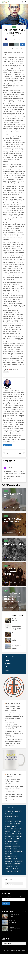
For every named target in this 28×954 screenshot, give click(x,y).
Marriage (16, 846)
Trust (8, 868)
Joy (16, 841)
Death (17, 823)
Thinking (8, 866)
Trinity (16, 866)
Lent (8, 843)
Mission (16, 848)
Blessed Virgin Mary (11, 816)
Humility (8, 841)
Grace (19, 836)
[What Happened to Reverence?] (14, 524)
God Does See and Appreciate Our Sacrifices (16, 647)
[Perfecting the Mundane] (8, 620)
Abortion (9, 811)
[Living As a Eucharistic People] (14, 574)
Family (19, 833)
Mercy (8, 848)
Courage (8, 823)
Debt (7, 826)
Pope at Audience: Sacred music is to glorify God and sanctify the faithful (12, 708)
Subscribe (5, 903)
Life (15, 843)
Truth (15, 868)
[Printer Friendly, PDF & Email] (10, 369)
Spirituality (18, 861)
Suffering (16, 863)
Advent (18, 811)
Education (9, 828)
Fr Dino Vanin (10, 39)
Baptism (8, 813)
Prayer (8, 853)
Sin (15, 858)
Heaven (8, 838)
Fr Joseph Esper (9, 607)
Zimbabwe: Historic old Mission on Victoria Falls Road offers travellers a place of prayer (14, 741)
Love (8, 846)
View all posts (7, 445)
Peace (8, 851)
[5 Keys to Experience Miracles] (8, 640)
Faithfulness (9, 833)
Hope (16, 838)
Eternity (18, 828)
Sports (8, 863)
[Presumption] (8, 634)
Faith (6, 490)
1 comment (17, 41)
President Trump (10, 856)
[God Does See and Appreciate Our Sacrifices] (8, 646)
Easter (15, 826)
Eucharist (6, 371)
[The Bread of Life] (14, 549)
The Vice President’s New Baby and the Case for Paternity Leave (14, 788)
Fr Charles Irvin (9, 532)
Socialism (9, 861)
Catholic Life (9, 818)
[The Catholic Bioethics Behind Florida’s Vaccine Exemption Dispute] (8, 626)
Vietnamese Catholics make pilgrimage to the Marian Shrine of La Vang (14, 733)
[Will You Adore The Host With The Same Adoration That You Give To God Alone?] (14, 599)
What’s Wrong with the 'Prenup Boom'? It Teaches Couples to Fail (13, 796)
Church (18, 821)
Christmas (9, 821)
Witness (17, 871)
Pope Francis (17, 851)
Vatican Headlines (13, 703)
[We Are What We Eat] (14, 499)
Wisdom (8, 871)
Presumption (15, 633)
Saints (8, 858)
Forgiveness (9, 836)
